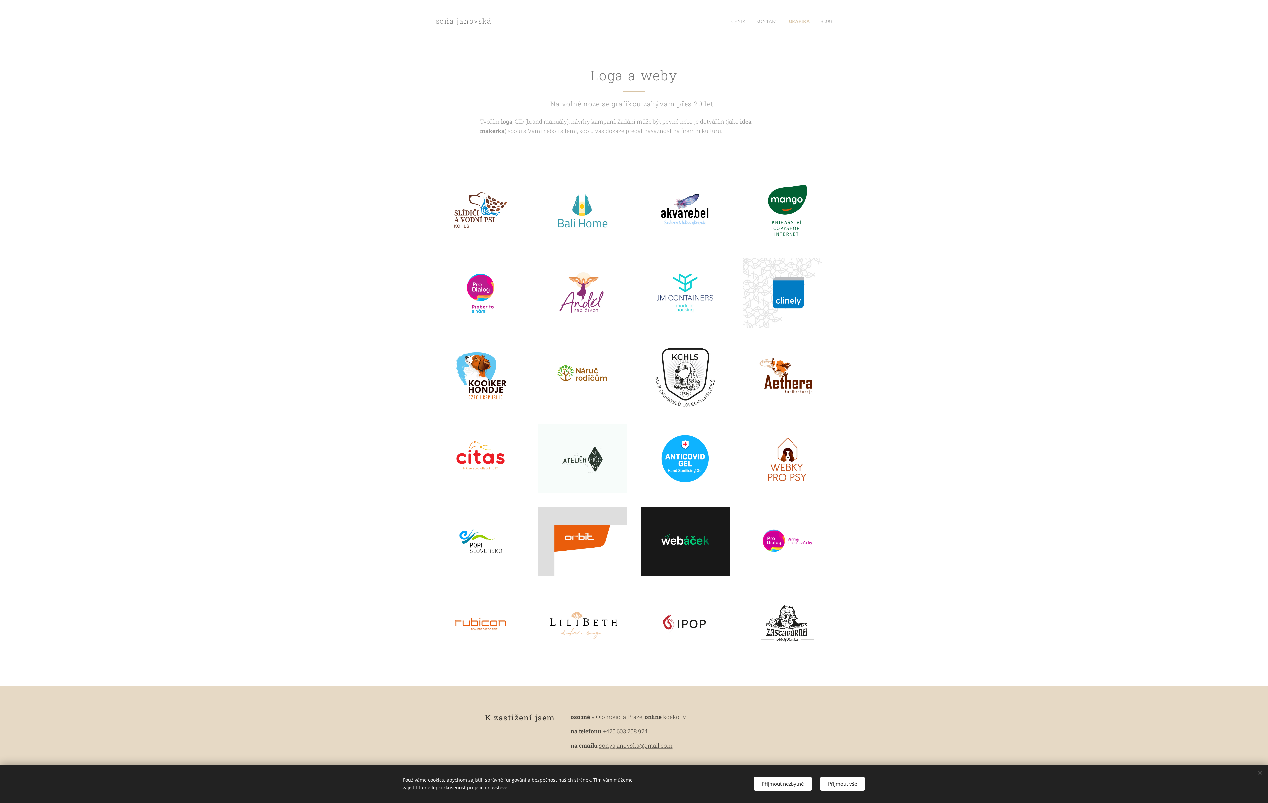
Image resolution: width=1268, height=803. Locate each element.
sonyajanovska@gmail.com (636, 745)
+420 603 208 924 (625, 731)
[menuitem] (740, 21)
